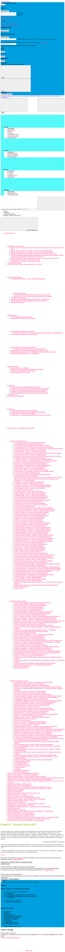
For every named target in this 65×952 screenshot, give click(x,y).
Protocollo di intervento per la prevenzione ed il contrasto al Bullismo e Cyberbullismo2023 (38, 333)
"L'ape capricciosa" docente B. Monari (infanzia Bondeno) (30, 450)
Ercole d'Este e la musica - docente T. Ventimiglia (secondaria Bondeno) (33, 682)
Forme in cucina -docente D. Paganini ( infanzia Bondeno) (29, 548)
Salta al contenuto (5, 1)
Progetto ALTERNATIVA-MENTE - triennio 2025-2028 (29, 349)
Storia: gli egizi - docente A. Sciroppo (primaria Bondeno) (29, 604)
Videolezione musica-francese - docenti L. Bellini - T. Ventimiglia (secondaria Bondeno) (37, 730)
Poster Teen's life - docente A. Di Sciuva (25, 718)
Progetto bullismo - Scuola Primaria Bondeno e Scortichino (23, 773)
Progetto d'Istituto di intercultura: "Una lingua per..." (25, 334)
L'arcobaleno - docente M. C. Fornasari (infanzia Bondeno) (30, 454)
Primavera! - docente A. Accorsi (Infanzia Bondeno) (28, 501)
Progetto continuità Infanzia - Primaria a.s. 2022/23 (21, 815)
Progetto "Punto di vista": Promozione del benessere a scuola (23, 793)
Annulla (3, 94)
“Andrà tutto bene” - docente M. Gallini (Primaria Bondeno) (30, 614)
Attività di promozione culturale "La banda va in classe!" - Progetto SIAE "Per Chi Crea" (35, 258)
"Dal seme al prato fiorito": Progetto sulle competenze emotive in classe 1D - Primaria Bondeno (32, 817)
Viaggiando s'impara (19, 767)
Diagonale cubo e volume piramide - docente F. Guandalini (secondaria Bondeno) (36, 714)
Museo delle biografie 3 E (21, 771)
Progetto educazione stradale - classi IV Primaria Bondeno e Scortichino (26, 776)
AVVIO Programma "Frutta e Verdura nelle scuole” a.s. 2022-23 (24, 264)
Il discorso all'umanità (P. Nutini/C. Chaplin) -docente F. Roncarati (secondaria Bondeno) (38, 696)
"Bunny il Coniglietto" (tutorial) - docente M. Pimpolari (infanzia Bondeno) (34, 557)
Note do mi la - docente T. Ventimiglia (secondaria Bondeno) (30, 723)
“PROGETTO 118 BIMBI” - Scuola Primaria (23, 371)
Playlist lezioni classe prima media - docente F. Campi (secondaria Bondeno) (34, 709)
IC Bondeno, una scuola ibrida (15, 396)
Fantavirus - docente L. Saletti (22, 720)
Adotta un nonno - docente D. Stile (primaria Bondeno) (29, 637)
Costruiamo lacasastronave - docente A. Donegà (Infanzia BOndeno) (32, 486)
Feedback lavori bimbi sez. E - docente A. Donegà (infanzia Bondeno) (33, 539)
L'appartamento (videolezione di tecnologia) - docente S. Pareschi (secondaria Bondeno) (37, 700)
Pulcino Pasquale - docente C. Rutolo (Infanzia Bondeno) (29, 488)
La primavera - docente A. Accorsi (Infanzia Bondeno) (28, 483)
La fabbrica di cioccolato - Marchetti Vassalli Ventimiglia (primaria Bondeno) (34, 663)
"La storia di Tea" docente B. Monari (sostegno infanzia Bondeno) (32, 445)
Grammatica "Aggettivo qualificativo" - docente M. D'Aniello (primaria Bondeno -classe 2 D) (39, 620)
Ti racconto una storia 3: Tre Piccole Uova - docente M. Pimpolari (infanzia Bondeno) (37, 570)
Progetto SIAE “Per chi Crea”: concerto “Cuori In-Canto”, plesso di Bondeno (31, 250)
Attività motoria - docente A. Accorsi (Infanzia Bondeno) (29, 468)
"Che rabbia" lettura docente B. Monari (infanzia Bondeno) (30, 565)
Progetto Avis (11, 385)
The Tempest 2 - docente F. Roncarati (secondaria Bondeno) (30, 693)
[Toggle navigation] (14, 105)
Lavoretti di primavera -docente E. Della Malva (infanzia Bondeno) (32, 500)
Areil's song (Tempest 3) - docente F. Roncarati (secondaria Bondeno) (32, 694)
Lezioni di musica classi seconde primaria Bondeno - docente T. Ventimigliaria (35, 630)
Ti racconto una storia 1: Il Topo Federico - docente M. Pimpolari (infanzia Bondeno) (37, 567)
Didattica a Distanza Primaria (19, 601)
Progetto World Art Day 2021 (22, 666)
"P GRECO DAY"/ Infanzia (18, 297)
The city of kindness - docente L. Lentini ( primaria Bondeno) (30, 645)
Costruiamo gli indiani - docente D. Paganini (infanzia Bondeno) (31, 515)
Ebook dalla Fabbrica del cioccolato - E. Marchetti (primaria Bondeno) (33, 664)
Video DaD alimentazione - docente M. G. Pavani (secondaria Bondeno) (33, 703)
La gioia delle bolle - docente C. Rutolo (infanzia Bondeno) (30, 579)
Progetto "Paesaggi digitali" (21, 586)
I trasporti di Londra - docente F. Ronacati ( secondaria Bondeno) (31, 685)
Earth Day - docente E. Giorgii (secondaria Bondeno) (28, 715)
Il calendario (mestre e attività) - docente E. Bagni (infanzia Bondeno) (32, 571)
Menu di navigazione (32, 230)
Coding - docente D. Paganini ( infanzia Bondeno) (27, 551)
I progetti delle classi (9, 214)
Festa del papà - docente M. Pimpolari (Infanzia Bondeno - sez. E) (32, 462)
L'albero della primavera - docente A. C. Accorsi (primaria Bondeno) (32, 530)
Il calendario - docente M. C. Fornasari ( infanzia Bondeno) (30, 457)
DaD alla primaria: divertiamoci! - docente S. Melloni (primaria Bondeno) (33, 634)
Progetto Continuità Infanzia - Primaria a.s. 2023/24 (21, 800)
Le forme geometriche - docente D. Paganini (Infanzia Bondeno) (31, 532)
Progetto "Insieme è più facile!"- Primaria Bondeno (21, 814)
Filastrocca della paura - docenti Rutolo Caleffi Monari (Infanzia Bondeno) (34, 574)
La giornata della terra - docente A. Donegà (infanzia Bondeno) (31, 533)
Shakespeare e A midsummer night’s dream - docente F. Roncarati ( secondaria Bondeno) (38, 686)
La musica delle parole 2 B (21, 762)
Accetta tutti (26, 862)
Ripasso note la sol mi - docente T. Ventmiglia (26, 724)
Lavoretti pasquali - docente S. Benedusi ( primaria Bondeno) (30, 605)
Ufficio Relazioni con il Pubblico (13, 916)
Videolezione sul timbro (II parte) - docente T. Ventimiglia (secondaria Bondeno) (35, 726)
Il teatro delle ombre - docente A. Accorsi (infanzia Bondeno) (30, 466)
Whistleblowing (8, 920)
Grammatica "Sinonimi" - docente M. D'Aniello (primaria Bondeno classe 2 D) (35, 619)
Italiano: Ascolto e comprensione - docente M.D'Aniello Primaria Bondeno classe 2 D (37, 622)
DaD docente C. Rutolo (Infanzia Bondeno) (26, 476)
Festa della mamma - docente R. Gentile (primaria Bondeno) (30, 654)
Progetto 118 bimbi (12, 366)
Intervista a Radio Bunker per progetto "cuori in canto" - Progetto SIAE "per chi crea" (34, 253)
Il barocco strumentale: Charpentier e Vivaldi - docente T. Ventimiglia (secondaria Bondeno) (38, 735)
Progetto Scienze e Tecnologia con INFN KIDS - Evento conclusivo (25, 820)
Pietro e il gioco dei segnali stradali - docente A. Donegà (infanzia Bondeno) (34, 554)
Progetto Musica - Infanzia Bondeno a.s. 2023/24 (20, 805)
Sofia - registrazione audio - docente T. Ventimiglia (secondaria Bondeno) (33, 744)
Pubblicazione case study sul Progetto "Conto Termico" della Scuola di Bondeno (29, 806)
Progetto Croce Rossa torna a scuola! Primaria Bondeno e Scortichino (29, 393)
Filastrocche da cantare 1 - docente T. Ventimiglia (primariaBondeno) (32, 648)
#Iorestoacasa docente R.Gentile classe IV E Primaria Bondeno (31, 631)
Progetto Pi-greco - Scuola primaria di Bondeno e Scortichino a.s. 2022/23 (30, 415)
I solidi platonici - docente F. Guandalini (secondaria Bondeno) (31, 699)
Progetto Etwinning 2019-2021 (22, 761)
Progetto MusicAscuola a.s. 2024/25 (17, 794)
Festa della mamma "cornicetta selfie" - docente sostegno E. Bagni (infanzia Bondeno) (37, 563)
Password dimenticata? (7, 18)
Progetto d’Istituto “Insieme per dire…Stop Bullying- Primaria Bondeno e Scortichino (34, 352)
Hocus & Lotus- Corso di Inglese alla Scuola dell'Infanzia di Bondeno (33, 296)
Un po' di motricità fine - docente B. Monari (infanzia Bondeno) (31, 497)
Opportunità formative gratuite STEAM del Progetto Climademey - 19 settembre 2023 (30, 811)
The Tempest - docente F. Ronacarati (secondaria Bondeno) (30, 691)
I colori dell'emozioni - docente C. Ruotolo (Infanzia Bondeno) (31, 504)
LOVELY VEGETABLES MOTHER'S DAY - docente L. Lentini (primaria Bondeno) (37, 651)
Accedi (3, 4)
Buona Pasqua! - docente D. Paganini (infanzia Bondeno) (29, 516)
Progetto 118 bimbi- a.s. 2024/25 (19, 368)
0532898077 (9, 893)
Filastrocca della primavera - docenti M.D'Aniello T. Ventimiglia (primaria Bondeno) (36, 646)
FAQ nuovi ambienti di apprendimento (21, 317)
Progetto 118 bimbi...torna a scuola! (20, 372)
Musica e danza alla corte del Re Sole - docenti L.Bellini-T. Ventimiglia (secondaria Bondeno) (39, 729)
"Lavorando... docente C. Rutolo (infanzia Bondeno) (28, 491)
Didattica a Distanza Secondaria (19, 680)
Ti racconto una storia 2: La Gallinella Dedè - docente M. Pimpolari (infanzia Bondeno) (37, 568)
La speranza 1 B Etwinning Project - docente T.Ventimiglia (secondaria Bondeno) (36, 737)
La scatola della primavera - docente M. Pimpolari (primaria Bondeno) (33, 556)
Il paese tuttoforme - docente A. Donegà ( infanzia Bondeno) (30, 559)
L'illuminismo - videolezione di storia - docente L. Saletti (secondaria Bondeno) (35, 702)
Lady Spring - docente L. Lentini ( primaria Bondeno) (28, 607)
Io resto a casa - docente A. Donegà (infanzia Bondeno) (29, 521)
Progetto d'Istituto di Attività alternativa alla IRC (24, 347)
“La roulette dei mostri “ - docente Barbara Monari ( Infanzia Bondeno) (33, 459)
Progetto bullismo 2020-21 (21, 667)
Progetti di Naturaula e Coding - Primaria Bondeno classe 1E (23, 797)
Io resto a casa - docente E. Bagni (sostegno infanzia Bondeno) (31, 553)
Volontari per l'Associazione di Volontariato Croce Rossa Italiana (28, 391)
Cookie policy (8, 911)
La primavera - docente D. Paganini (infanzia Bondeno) (29, 482)
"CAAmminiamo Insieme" (14, 262)
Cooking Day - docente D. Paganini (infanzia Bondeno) (29, 518)
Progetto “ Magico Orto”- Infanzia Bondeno (19, 785)
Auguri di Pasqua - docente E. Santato (24, 506)
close (2, 112)
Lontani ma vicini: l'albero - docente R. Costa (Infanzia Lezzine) (31, 469)
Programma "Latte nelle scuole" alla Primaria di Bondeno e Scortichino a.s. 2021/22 (29, 788)
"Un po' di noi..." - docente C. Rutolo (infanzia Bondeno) (29, 547)
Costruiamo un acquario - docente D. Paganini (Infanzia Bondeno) (32, 523)
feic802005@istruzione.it (21, 894)
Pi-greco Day (11, 409)
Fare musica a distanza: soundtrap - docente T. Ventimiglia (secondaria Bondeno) (35, 697)
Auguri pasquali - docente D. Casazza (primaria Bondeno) (29, 636)
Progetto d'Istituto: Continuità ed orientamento (23, 318)
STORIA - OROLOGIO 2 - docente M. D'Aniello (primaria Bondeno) (33, 649)
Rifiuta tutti (14, 862)
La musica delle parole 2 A (21, 764)
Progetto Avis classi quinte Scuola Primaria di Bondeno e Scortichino (29, 390)
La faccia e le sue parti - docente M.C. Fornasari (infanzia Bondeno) (32, 536)
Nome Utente (20, 13)
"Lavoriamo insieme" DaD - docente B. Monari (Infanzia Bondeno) (32, 474)
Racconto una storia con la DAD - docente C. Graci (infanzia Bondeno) (33, 560)
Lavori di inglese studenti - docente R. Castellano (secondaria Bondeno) (33, 733)
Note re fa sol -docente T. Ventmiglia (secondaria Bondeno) (30, 721)
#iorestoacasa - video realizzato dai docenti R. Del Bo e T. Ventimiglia (33, 732)
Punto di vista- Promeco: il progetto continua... (19, 784)
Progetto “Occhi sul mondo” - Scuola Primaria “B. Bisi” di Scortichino (26, 799)
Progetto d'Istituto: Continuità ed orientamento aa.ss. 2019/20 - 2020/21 (30, 350)
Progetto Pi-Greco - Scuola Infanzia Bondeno (23, 413)
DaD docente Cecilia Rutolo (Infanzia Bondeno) (27, 473)
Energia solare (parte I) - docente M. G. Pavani (26, 706)
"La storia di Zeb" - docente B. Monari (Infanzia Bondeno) (30, 442)
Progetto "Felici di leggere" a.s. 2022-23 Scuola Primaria (22, 774)
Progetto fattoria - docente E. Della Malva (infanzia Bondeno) (30, 562)
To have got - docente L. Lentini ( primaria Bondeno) (28, 643)
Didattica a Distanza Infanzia (19, 441)
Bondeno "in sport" (12, 394)
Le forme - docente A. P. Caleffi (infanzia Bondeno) (28, 520)
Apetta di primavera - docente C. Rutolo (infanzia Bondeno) (30, 492)
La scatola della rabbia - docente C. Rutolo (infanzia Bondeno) (31, 573)
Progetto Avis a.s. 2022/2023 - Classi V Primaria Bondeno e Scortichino (30, 388)
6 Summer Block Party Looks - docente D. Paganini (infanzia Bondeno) (33, 541)
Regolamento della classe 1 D (22, 770)
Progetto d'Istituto (12, 315)
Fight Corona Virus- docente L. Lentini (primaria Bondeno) (30, 639)
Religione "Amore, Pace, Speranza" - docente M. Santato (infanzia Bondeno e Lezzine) (37, 456)
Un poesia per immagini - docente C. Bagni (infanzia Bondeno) (31, 524)
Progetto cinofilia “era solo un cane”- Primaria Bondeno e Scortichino (26, 803)
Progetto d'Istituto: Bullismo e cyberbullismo (23, 331)
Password (19, 15)
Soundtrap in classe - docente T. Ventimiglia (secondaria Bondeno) (32, 717)
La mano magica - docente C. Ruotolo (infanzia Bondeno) (29, 503)
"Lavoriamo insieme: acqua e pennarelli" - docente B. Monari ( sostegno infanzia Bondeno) (38, 448)
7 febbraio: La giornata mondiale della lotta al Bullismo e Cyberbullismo (30, 299)
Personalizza (4, 862)
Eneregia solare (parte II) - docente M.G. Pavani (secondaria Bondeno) (33, 708)
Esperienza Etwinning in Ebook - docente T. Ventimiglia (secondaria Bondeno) (35, 755)
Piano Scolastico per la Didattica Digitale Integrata (21, 428)
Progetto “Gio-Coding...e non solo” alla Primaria (20, 796)
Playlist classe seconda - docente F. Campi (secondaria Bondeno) (31, 711)
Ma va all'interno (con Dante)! (22, 765)
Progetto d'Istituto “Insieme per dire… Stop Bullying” (25, 353)
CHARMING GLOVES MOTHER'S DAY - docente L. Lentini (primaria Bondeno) (37, 652)
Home (5, 211)
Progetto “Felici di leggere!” (14, 791)
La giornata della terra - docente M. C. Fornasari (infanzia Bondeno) (32, 527)
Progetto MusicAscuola (13, 808)
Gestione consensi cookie (11, 922)
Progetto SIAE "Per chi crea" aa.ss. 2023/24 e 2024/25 (25, 261)
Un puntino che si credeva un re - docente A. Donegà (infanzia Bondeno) (33, 538)
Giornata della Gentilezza (17, 302)
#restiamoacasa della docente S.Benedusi (25, 633)
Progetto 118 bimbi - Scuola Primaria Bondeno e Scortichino (27, 369)
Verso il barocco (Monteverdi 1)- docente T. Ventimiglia (29, 683)
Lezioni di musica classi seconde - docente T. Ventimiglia (29, 623)
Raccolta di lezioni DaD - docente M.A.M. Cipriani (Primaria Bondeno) (33, 611)
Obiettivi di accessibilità (10, 919)
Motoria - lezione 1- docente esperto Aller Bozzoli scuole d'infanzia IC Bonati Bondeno (37, 453)
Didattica (6, 212)
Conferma (9, 94)
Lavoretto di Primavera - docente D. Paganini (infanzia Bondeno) (31, 512)
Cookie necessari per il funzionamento (11, 874)
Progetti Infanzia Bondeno (14, 277)
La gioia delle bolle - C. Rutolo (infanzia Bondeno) (27, 577)
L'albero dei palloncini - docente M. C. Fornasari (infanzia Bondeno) (32, 529)
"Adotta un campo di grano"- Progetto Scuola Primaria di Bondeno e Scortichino (29, 787)
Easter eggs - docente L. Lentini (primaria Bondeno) (28, 610)
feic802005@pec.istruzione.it (21, 896)
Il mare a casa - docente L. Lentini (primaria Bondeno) (28, 655)
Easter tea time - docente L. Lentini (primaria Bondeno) (29, 608)
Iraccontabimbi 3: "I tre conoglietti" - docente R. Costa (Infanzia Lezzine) (33, 471)
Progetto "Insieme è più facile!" (15, 790)
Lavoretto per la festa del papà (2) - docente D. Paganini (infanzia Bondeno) (34, 509)
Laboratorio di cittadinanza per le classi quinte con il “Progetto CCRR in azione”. (29, 818)
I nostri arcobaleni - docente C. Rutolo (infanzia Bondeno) (29, 494)
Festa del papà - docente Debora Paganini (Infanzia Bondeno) (30, 463)
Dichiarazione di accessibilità (12, 917)
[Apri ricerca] (51, 105)
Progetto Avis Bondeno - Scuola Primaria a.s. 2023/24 (25, 387)
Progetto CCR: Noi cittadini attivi (16, 802)
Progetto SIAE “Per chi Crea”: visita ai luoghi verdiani (25, 259)
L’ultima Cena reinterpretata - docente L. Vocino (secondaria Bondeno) (33, 759)
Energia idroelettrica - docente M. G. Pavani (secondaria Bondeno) (32, 705)
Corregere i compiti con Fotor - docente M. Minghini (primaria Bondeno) (33, 625)
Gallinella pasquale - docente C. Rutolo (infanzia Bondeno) (30, 495)
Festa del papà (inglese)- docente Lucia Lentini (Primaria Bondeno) (32, 613)
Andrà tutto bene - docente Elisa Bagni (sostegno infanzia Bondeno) (32, 465)
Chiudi (2, 52)
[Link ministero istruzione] (8, 3)
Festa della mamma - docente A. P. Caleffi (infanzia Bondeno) (30, 544)
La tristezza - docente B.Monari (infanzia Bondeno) (28, 580)
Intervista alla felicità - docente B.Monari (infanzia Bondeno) (30, 576)
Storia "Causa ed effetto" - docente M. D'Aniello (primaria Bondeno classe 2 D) (35, 617)
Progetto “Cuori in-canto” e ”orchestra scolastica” (20, 812)
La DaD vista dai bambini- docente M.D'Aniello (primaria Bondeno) (32, 602)
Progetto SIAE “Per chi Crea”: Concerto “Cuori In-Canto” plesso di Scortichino (32, 252)
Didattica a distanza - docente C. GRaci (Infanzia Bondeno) (30, 526)
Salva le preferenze (14, 879)
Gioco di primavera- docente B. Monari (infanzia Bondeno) (30, 498)
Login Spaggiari (44, 42)
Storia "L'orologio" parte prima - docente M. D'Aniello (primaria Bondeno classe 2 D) (37, 616)
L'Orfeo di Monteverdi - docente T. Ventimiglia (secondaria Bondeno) (33, 727)
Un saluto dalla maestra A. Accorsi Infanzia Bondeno (28, 444)
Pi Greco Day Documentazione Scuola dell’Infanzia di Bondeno (28, 412)
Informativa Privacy (9, 914)
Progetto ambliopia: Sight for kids (16, 809)
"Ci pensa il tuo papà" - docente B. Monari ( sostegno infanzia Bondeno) (33, 447)
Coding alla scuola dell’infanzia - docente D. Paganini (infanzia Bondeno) (34, 535)
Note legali (7, 913)
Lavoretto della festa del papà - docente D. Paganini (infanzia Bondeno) (33, 507)
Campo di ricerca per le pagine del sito (11, 209)
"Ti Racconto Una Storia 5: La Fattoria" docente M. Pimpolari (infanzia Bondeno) (36, 585)
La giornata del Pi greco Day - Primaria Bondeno (24, 410)
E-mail (18, 39)
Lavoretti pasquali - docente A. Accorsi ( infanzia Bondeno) (30, 513)
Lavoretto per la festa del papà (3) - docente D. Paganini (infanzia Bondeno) (34, 510)
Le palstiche (17, 768)
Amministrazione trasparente (11, 923)
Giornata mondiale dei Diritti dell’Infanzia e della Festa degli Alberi (29, 300)
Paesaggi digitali (18, 588)
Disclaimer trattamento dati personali (10, 937)
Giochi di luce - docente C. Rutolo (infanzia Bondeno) (28, 545)
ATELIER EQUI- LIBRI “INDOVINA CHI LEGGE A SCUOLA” (32, 294)
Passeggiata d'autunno (20, 293)
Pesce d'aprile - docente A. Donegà (23, 489)
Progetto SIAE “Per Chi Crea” (15, 246)
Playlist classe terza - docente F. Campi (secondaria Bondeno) (30, 712)
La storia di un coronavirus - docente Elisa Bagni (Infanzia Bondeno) (32, 485)
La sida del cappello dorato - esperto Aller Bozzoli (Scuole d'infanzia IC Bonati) (35, 460)
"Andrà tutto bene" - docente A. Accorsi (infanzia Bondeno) (30, 451)
